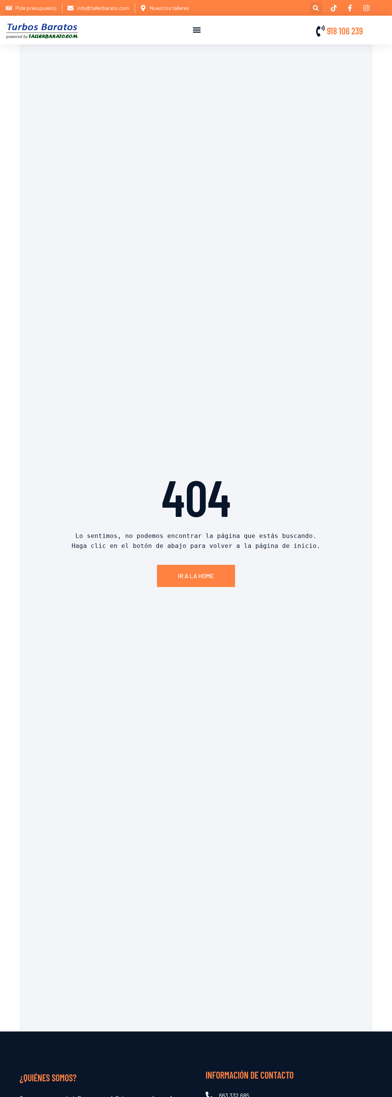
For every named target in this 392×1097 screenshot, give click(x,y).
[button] (316, 8)
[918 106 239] (320, 31)
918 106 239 (345, 30)
